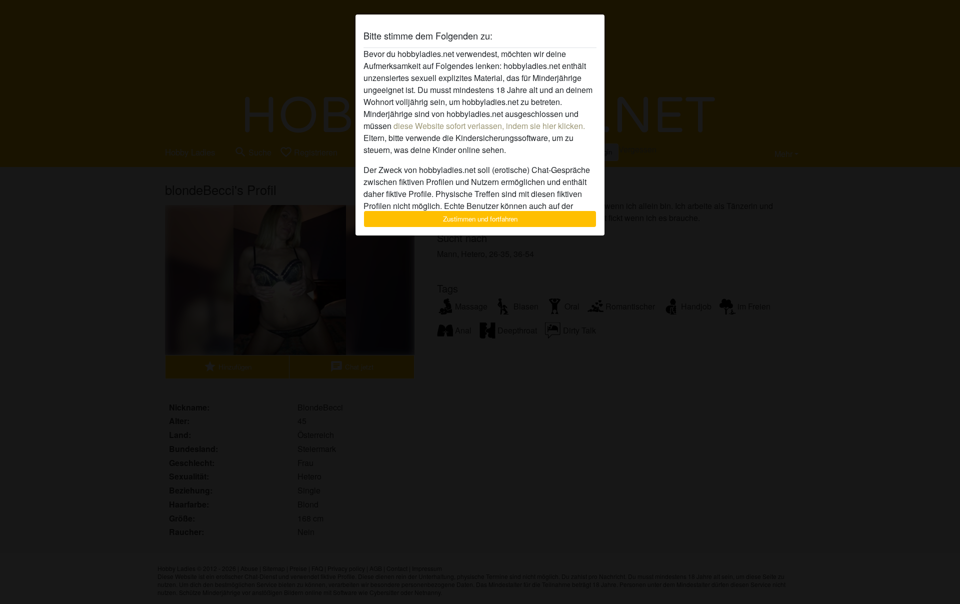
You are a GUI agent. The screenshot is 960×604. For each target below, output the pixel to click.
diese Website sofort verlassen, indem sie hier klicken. (489, 126)
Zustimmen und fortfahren (480, 219)
